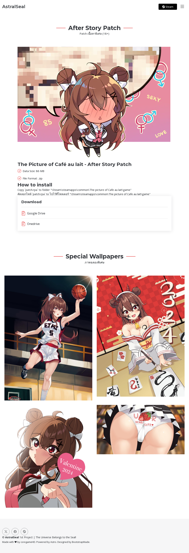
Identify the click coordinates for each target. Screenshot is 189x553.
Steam (169, 6)
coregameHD (28, 542)
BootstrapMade (81, 542)
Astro (53, 542)
